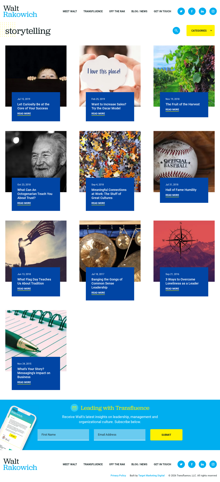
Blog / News (139, 11)
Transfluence (93, 11)
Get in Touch (162, 11)
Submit (166, 434)
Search (176, 30)
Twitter (181, 11)
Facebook (192, 11)
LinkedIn (202, 11)
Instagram (213, 11)
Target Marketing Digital (151, 475)
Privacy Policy (118, 475)
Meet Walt (70, 11)
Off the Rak (117, 11)
